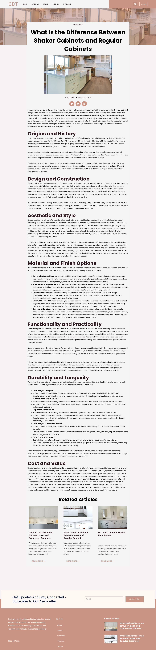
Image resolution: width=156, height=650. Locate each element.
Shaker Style (78, 24)
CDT (13, 4)
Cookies (60, 641)
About (60, 630)
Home (25, 4)
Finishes (56, 4)
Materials (35, 4)
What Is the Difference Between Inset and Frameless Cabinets (41, 535)
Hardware (67, 4)
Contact (61, 635)
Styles (45, 4)
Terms (60, 646)
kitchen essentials (77, 337)
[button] (135, 4)
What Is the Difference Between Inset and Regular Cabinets (75, 535)
